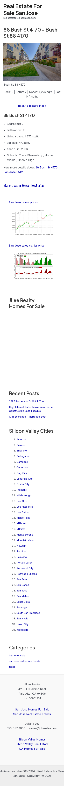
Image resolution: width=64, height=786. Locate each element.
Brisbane (22, 450)
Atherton (21, 439)
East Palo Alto (25, 478)
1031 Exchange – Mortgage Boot (27, 416)
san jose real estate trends (24, 661)
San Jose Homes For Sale (32, 709)
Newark (21, 545)
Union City (23, 624)
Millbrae (21, 523)
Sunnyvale (22, 618)
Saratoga (22, 607)
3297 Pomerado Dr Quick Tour (27, 401)
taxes (12, 666)
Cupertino (22, 467)
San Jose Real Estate (23, 185)
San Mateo (23, 596)
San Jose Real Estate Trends (32, 714)
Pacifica (21, 551)
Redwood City (25, 568)
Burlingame (23, 456)
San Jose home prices (23, 202)
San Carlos (23, 585)
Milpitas (21, 529)
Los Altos (22, 501)
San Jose (22, 590)
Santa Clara (23, 601)
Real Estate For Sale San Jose (22, 9)
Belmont (21, 445)
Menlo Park (23, 517)
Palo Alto (22, 557)
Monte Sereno (25, 534)
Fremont (21, 489)
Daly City (22, 473)
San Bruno (22, 579)
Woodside (22, 629)
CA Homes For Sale (32, 748)
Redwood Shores (27, 573)
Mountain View (25, 540)
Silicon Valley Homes (32, 739)
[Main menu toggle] (57, 11)
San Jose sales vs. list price (27, 245)
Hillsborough (24, 495)
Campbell (22, 461)
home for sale (17, 655)
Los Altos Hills (25, 506)
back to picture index (32, 105)
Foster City (23, 484)
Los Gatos (23, 512)
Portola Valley (24, 562)
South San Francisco (28, 612)
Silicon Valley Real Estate (32, 744)
